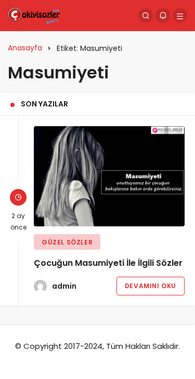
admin (64, 286)
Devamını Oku (150, 285)
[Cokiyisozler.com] (34, 14)
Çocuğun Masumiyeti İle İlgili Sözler (108, 263)
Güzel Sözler (67, 242)
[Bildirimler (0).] (162, 15)
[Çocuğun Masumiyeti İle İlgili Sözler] (109, 176)
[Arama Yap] (145, 15)
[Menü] (180, 15)
